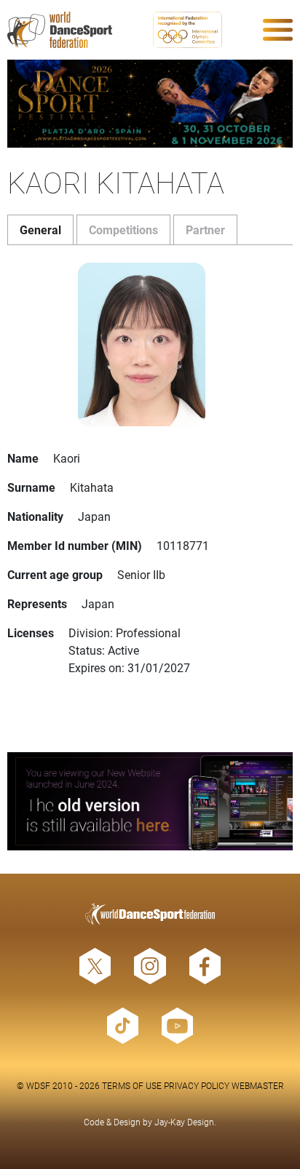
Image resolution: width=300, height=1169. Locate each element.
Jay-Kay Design (184, 1122)
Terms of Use (132, 1085)
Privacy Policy (196, 1085)
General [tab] (40, 229)
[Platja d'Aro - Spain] (150, 104)
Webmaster (258, 1085)
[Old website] (150, 801)
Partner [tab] (205, 229)
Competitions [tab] (123, 229)
